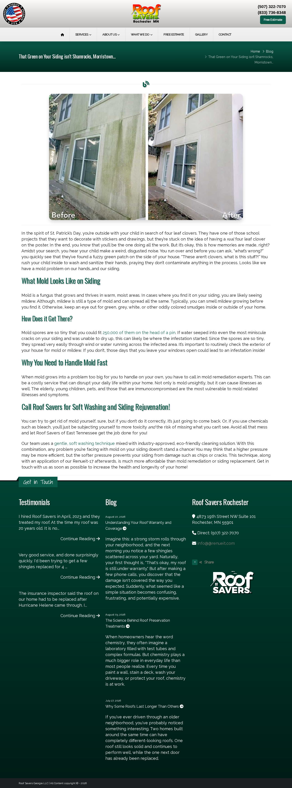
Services (81, 34)
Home (255, 51)
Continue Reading (78, 538)
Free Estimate (273, 19)
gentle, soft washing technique (84, 443)
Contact (225, 34)
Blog (269, 51)
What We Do (140, 34)
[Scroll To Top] (284, 783)
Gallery (201, 34)
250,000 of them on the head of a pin (139, 332)
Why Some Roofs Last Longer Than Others (142, 706)
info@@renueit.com (216, 543)
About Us (109, 34)
